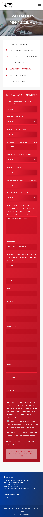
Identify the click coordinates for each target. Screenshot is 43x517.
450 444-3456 (12, 484)
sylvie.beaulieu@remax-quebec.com (22, 488)
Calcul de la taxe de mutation (23, 56)
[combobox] (21, 109)
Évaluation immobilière (20, 69)
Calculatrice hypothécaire (22, 50)
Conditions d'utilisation (23, 510)
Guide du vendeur (17, 81)
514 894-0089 (13, 486)
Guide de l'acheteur (19, 75)
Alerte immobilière (18, 63)
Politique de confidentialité (15, 441)
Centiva (26, 514)
